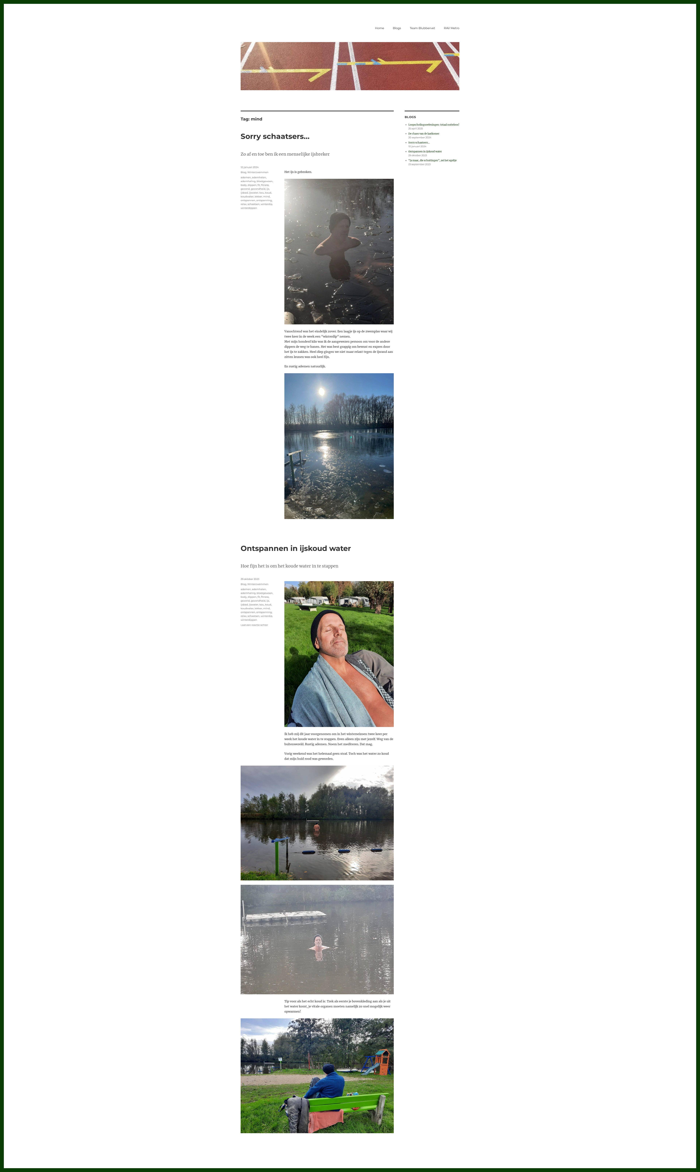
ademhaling (248, 181)
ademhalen (259, 177)
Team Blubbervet (422, 28)
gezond (245, 188)
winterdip (266, 204)
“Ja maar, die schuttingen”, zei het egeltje (432, 160)
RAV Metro (451, 28)
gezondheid (258, 188)
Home (379, 28)
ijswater (253, 192)
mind (266, 196)
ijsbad (244, 192)
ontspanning (264, 200)
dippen (252, 185)
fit (259, 185)
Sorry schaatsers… (275, 136)
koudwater (247, 196)
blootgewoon (265, 181)
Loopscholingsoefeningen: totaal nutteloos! (433, 124)
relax (243, 204)
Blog (243, 172)
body (244, 185)
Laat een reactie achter (254, 624)
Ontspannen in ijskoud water (296, 548)
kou (261, 192)
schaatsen (254, 204)
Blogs (397, 28)
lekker (258, 196)
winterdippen (249, 207)
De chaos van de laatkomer (423, 133)
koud (268, 192)
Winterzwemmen (258, 172)
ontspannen (248, 200)
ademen (246, 177)
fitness (265, 185)
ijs (268, 188)
